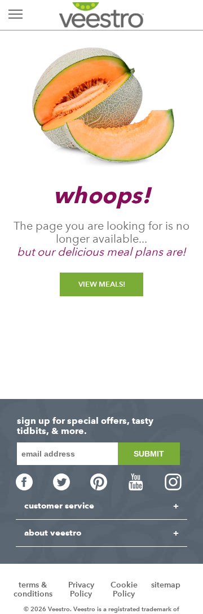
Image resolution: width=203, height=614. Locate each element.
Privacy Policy (81, 589)
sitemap (165, 585)
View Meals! (101, 284)
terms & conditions (33, 589)
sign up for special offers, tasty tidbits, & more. (85, 426)
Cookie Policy (124, 589)
